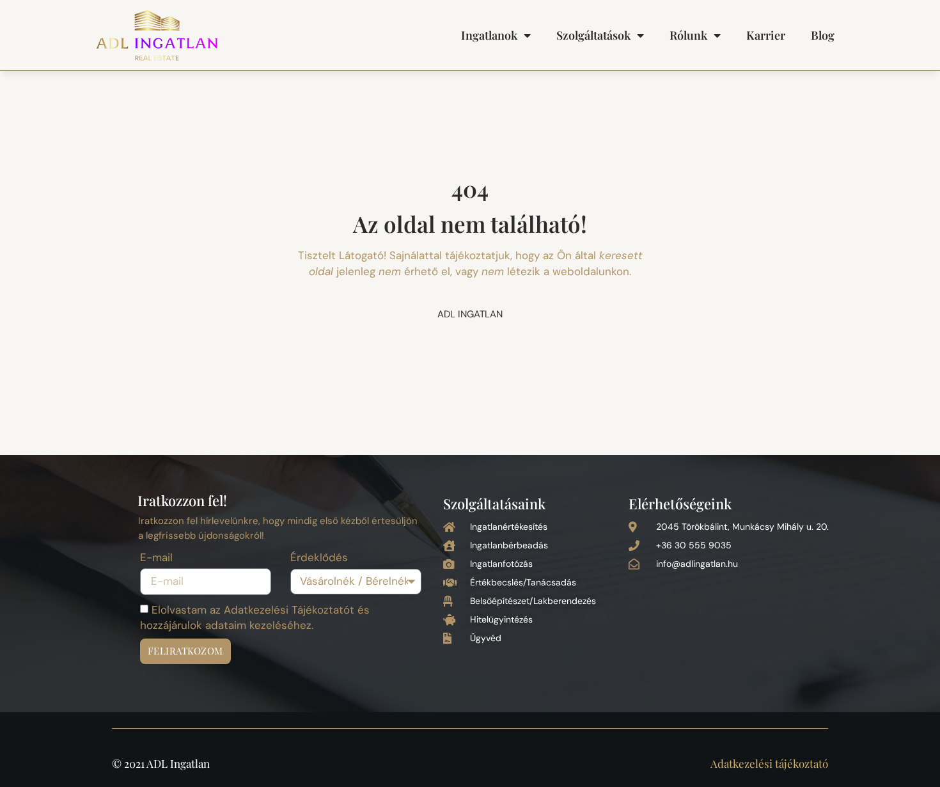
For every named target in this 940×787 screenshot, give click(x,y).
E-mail (156, 558)
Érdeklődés (319, 558)
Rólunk (688, 35)
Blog (822, 35)
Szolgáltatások (593, 35)
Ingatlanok (489, 35)
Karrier (765, 35)
